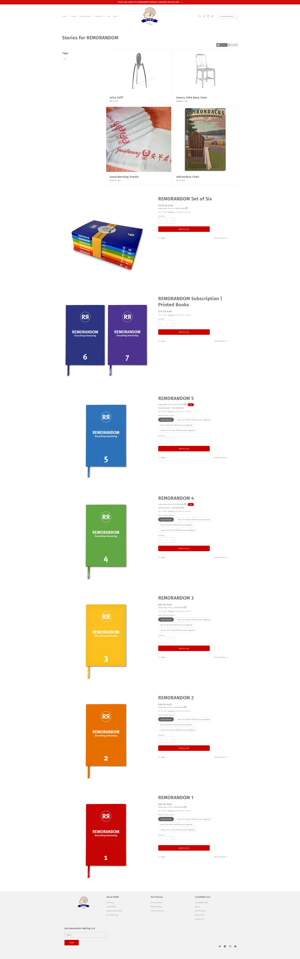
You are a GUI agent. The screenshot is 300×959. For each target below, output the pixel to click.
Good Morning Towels (124, 176)
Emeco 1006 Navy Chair (191, 97)
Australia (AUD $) (227, 16)
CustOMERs (111, 906)
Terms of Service (157, 911)
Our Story (110, 902)
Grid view (223, 45)
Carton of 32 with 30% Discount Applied (178, 430)
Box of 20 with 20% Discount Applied (176, 425)
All (65, 59)
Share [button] (163, 238)
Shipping (171, 212)
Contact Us (199, 919)
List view (234, 45)
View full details (220, 238)
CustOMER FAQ (201, 902)
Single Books (166, 420)
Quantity (161, 216)
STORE (64, 16)
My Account (200, 915)
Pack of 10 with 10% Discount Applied (194, 420)
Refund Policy (156, 906)
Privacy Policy (156, 902)
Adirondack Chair (187, 176)
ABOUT (115, 16)
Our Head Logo (112, 915)
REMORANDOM (84, 16)
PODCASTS (99, 16)
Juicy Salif (116, 97)
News (197, 906)
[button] (65, 16)
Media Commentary (114, 911)
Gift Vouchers (200, 911)
